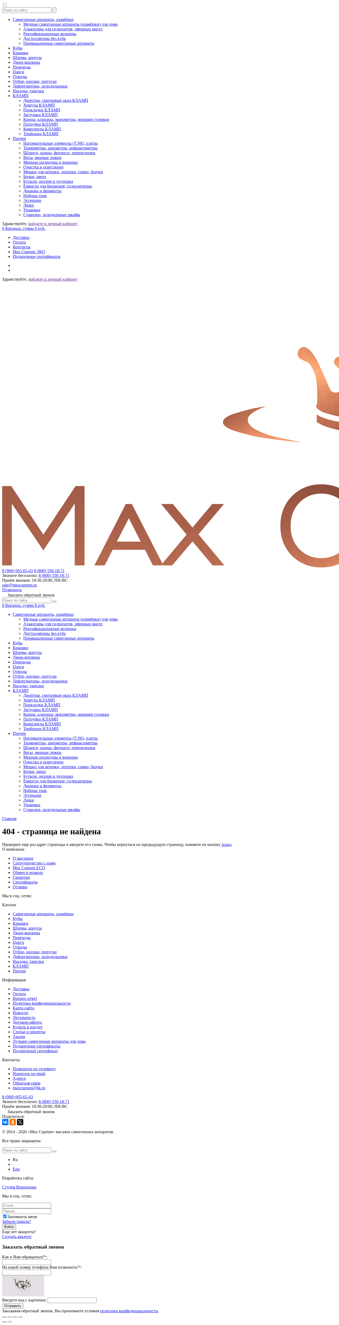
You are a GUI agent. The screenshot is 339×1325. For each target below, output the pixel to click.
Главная (9, 818)
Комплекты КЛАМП (42, 129)
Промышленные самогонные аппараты (58, 43)
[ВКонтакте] (5, 1122)
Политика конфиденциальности (42, 1003)
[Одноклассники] (13, 1122)
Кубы (18, 48)
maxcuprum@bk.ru (29, 1088)
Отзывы (20, 887)
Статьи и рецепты (29, 1032)
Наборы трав (35, 195)
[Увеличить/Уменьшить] (20, 1317)
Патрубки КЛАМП (40, 124)
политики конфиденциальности (129, 1311)
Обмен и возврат (28, 872)
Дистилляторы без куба (44, 38)
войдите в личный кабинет (52, 223)
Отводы (20, 76)
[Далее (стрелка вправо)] (9, 1322)
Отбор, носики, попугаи (35, 81)
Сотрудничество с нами (34, 863)
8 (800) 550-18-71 (49, 570)
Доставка (21, 237)
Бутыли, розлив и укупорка (48, 181)
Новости (20, 1012)
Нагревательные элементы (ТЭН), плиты (60, 143)
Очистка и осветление (43, 167)
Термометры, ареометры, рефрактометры (60, 148)
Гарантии (21, 877)
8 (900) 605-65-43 (17, 570)
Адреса (19, 1078)
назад (226, 844)
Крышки (20, 53)
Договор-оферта (27, 1022)
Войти (9, 1227)
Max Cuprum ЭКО (29, 251)
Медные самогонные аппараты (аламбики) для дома (70, 24)
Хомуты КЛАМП (39, 105)
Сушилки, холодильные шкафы (51, 214)
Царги (18, 72)
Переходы (22, 67)
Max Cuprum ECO (29, 868)
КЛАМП (21, 95)
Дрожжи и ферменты (42, 191)
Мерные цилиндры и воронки (50, 162)
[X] (20, 1122)
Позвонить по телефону (34, 1069)
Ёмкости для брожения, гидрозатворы (57, 186)
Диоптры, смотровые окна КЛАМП (55, 100)
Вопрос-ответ (25, 998)
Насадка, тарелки (28, 91)
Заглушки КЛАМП (40, 114)
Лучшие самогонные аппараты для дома (49, 1041)
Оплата (19, 242)
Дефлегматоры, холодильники (40, 86)
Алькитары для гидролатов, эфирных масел (62, 29)
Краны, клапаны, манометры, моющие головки (66, 119)
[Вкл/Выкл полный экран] (15, 1317)
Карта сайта (23, 1008)
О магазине (23, 858)
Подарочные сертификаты (36, 256)
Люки (28, 205)
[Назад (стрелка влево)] (4, 1322)
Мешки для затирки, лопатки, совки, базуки (63, 172)
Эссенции (32, 200)
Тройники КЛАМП (41, 133)
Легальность (24, 1017)
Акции (19, 1036)
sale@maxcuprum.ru (19, 585)
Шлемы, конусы (27, 57)
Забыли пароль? (16, 1221)
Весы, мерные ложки (42, 157)
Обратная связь (26, 1083)
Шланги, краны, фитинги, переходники (59, 153)
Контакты (21, 247)
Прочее (19, 138)
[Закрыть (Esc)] (4, 1317)
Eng (16, 1169)
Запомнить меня (22, 1216)
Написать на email (29, 1073)
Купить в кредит (28, 1027)
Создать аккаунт (17, 1236)
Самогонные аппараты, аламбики (43, 19)
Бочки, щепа (34, 176)
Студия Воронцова (19, 1187)
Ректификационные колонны (49, 33)
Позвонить (12, 590)
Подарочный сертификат (35, 1051)
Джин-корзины (26, 62)
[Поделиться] (9, 1317)
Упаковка (31, 210)
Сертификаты (25, 882)
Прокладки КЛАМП (41, 110)
